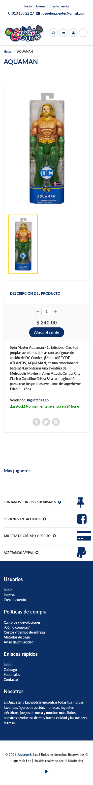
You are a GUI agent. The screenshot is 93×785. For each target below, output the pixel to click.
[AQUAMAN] (46, 148)
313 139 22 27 (23, 13)
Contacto (11, 679)
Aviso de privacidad (18, 642)
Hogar (8, 51)
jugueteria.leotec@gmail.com (63, 13)
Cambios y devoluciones (22, 622)
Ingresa (40, 6)
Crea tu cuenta (59, 6)
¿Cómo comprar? (17, 627)
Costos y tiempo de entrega (24, 632)
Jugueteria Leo (38, 400)
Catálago (10, 669)
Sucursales (12, 674)
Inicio (28, 6)
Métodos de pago (17, 637)
